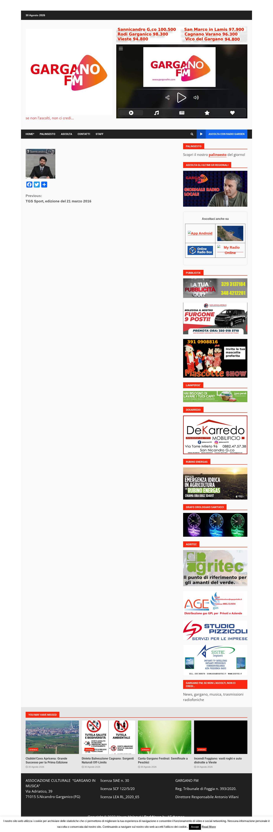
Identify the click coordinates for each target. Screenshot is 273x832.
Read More (209, 826)
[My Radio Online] (230, 250)
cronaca (33, 749)
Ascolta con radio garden (227, 134)
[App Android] (200, 233)
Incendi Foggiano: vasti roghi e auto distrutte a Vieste (220, 737)
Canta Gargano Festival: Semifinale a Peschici (164, 737)
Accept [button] (195, 826)
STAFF (99, 134)
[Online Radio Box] (200, 250)
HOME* (30, 134)
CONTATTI (84, 134)
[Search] (192, 134)
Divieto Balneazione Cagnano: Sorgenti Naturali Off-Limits (108, 737)
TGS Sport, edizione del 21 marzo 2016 (58, 198)
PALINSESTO (47, 134)
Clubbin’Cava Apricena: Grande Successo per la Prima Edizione (52, 737)
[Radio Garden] (230, 233)
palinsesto (218, 154)
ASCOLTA (66, 134)
